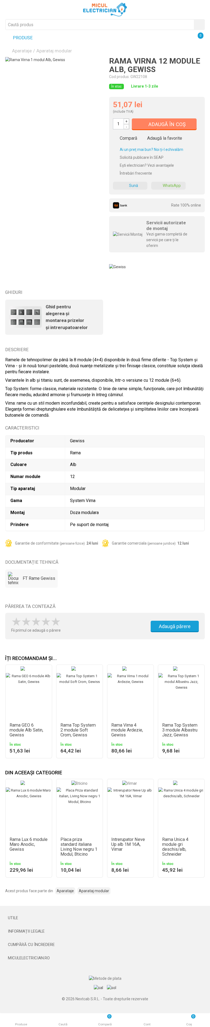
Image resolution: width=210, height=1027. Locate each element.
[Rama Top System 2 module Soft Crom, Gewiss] (80, 696)
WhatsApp (172, 185)
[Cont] (185, 38)
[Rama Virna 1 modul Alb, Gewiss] (53, 105)
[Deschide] (105, 918)
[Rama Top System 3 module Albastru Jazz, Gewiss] (181, 696)
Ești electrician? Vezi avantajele (146, 165)
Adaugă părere (175, 626)
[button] (201, 659)
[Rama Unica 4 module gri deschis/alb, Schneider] (181, 810)
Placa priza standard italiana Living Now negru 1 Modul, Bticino (78, 847)
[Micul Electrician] (105, 9)
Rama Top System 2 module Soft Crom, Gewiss (78, 730)
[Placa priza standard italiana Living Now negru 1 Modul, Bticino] (80, 810)
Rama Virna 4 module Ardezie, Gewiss (127, 730)
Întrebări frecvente (135, 173)
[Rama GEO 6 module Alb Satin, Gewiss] (29, 696)
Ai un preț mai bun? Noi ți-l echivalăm (151, 149)
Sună (133, 185)
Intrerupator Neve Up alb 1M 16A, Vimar (128, 844)
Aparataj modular (54, 50)
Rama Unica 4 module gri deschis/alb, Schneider (175, 847)
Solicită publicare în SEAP (141, 157)
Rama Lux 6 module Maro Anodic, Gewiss (29, 844)
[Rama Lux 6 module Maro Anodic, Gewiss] (29, 810)
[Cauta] (199, 24)
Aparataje (22, 50)
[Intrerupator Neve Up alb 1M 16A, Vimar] (130, 810)
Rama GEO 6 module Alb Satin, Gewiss (26, 730)
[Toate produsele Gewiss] (117, 265)
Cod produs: (119, 76)
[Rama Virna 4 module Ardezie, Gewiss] (130, 696)
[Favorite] (172, 38)
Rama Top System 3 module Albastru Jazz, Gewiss (179, 730)
